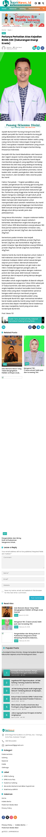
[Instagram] (11, 817)
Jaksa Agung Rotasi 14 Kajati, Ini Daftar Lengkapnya (26, 714)
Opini (3, 33)
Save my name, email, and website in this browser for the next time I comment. (23, 591)
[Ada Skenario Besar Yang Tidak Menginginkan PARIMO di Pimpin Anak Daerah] (12, 351)
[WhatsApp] (42, 327)
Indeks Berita (6, 801)
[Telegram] (38, 327)
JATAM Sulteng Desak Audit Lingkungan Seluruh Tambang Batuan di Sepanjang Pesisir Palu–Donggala (26, 690)
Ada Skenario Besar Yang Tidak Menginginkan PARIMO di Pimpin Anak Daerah (11, 371)
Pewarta (9, 47)
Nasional (5, 761)
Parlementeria (7, 754)
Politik (4, 764)
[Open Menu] (39, 3)
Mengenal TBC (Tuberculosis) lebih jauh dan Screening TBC (33, 370)
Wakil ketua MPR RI (11, 789)
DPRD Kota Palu (9, 779)
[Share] (42, 48)
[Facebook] (30, 327)
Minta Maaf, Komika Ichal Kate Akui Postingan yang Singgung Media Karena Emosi (26, 706)
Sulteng (4, 758)
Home (4, 798)
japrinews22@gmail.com (14, 745)
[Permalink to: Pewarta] (4, 48)
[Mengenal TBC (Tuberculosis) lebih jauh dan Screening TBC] (34, 351)
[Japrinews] (17, 3)
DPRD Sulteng (9, 776)
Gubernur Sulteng (10, 783)
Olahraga (5, 767)
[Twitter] (34, 327)
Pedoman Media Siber (10, 805)
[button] (35, 3)
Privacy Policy (7, 808)
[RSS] (15, 817)
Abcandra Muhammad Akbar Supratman (19, 786)
